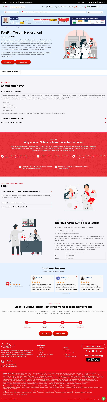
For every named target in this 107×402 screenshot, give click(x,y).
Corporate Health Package (57, 387)
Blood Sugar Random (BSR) (30, 375)
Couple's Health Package (53, 385)
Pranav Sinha (64, 277)
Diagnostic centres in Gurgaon (43, 391)
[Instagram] (101, 351)
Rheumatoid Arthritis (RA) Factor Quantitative (36, 377)
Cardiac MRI (72, 380)
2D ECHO (101, 376)
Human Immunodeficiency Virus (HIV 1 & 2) (14, 379)
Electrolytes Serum (79, 377)
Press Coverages (70, 352)
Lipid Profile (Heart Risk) (46, 375)
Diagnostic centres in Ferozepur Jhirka (80, 391)
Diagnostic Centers (70, 356)
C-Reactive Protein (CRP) (46, 376)
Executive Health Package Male (74, 387)
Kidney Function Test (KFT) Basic (67, 373)
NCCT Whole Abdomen (40, 382)
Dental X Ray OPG (8, 382)
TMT (56, 376)
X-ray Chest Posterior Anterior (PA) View (69, 376)
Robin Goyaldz (40, 277)
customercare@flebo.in (27, 2)
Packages (41, 348)
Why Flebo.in (42, 356)
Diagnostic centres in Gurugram (83, 392)
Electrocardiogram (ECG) (94, 375)
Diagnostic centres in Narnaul (46, 392)
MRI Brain (22, 380)
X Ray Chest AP (81, 380)
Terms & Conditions (89, 399)
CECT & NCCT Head (19, 382)
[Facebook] (86, 351)
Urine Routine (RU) (37, 373)
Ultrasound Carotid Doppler (56, 383)
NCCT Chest (29, 382)
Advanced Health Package (37, 385)
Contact (67, 350)
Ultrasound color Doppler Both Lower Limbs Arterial (17, 383)
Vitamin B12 (80, 373)
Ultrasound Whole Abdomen (89, 376)
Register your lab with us (46, 354)
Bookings (41, 350)
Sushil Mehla (88, 277)
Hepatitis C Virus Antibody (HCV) (59, 379)
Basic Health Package (23, 385)
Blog (66, 347)
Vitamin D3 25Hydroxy (90, 373)
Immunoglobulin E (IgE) (79, 375)
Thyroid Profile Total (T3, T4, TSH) (63, 375)
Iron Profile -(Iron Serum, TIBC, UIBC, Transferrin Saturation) (19, 376)
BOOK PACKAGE (64, 18)
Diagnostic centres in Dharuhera (11, 392)
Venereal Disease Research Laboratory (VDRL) (82, 379)
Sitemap (67, 354)
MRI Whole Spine (31, 380)
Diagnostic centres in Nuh (29, 392)
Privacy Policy (98, 399)
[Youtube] (93, 351)
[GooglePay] (93, 359)
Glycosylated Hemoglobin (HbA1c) (12, 375)
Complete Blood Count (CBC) (23, 373)
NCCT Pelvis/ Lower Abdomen (56, 382)
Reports (41, 352)
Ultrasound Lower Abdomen (39, 383)
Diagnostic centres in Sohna (61, 391)
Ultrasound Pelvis (86, 382)
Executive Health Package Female (93, 387)
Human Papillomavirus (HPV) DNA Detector (60, 377)
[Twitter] (90, 351)
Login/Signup (102, 2)
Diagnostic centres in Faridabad (64, 392)
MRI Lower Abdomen (49, 380)
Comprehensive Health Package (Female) (14, 387)
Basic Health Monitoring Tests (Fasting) (71, 385)
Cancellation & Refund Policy (74, 399)
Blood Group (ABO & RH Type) (93, 377)
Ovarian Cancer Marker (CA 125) (13, 377)
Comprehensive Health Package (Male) (37, 387)
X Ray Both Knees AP (92, 380)
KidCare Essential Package (10, 388)
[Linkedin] (97, 351)
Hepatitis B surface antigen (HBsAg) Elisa (38, 379)
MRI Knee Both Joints (62, 380)
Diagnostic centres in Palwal (10, 394)
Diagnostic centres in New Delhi (25, 391)
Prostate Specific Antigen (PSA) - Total (76, 383)
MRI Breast (40, 380)
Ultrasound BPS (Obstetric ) (72, 382)
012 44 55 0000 (13, 2)
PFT (37, 376)
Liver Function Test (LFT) (50, 373)
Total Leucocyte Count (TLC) (11, 380)
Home (3, 27)
